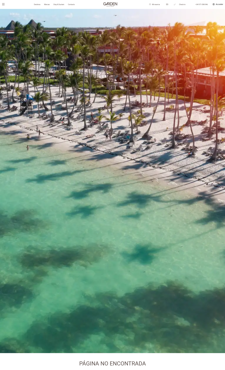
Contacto (71, 4)
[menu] (3, 4)
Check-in (182, 4)
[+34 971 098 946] (191, 4)
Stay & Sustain (58, 4)
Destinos (37, 4)
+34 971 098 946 (201, 4)
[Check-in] (175, 4)
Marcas (47, 4)
